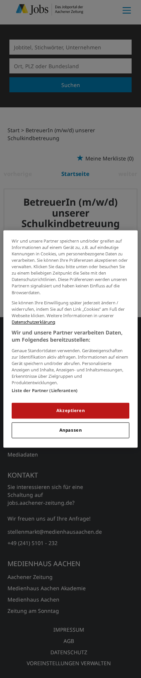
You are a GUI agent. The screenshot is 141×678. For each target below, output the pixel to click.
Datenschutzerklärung (33, 322)
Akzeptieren (70, 411)
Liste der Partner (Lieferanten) (44, 391)
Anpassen (70, 430)
